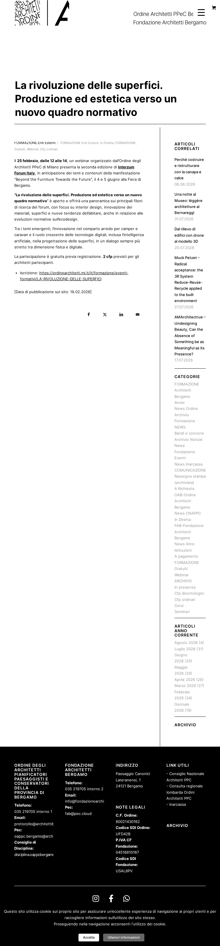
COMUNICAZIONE (190, 470)
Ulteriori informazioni (124, 937)
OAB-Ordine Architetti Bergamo (185, 501)
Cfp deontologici (189, 593)
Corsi (179, 605)
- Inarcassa (176, 804)
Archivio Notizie (188, 439)
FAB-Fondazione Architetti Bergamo (189, 531)
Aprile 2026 (184, 679)
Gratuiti (19, 149)
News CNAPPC (187, 513)
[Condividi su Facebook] (89, 314)
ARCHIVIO (183, 581)
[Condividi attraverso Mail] (138, 314)
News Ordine (186, 408)
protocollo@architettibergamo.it (42, 824)
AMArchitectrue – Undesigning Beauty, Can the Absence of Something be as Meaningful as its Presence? (190, 335)
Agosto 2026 (186, 642)
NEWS (179, 427)
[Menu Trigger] (201, 12)
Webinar (32, 149)
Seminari (182, 611)
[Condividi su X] (105, 314)
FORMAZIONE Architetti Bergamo (186, 390)
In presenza (184, 587)
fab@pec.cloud (78, 813)
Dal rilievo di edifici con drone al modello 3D (189, 235)
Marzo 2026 (185, 685)
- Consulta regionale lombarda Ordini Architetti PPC (184, 792)
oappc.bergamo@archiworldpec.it (44, 836)
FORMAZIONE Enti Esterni (79, 143)
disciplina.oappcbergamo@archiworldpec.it (49, 854)
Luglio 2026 (184, 649)
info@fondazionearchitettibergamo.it (98, 801)
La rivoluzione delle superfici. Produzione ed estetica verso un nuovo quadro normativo (96, 98)
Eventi (180, 458)
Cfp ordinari (49, 149)
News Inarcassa (188, 464)
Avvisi (179, 402)
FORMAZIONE (125, 143)
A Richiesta (184, 488)
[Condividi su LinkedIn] (121, 314)
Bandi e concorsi (189, 433)
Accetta (89, 937)
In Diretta (107, 143)
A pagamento (186, 556)
